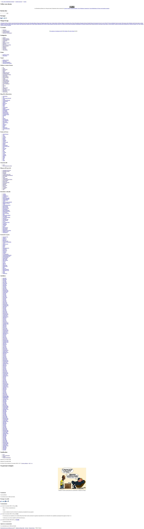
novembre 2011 (5, 373)
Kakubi (4, 118)
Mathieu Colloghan (6, 203)
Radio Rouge (5, 229)
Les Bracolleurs (5, 195)
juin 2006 (4, 436)
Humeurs (4, 47)
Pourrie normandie (6, 182)
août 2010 (4, 387)
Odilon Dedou (5, 87)
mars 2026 (4, 282)
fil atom (4, 456)
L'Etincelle (5, 249)
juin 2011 (4, 377)
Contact (25, 1)
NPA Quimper (5, 260)
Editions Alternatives (6, 211)
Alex (3, 135)
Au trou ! (4, 137)
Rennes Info (5, 181)
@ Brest (4, 193)
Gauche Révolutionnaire (7, 255)
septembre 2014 (5, 342)
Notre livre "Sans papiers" (7, 32)
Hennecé (4, 115)
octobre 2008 (5, 408)
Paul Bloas (5, 88)
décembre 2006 (5, 430)
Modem (36, 24)
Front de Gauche (118, 23)
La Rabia (4, 225)
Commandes (5, 40)
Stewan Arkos (5, 91)
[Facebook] (4, 18)
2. (0, 513)
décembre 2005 (5, 442)
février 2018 (5, 311)
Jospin (136, 23)
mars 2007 (4, 427)
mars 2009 (4, 404)
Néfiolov (4, 85)
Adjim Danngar (5, 134)
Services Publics (111, 24)
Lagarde (1, 24)
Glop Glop (5, 48)
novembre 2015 (5, 330)
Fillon (106, 23)
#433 (30, 463)
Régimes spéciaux (95, 24)
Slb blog (4, 186)
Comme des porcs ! (6, 30)
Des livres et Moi (6, 208)
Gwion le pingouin (6, 31)
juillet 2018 (5, 306)
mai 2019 (4, 299)
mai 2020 (4, 294)
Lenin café (4, 218)
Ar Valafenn (5, 187)
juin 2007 (4, 424)
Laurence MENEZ (6, 83)
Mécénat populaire (6, 42)
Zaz (3, 129)
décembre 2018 (5, 304)
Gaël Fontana (5, 178)
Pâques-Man (5, 265)
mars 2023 (4, 288)
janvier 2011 (5, 382)
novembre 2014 (5, 341)
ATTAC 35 (5, 238)
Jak (3, 117)
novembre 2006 (5, 431)
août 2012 (4, 364)
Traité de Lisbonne (133, 24)
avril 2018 (4, 309)
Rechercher (3, 11)
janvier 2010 (5, 394)
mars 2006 (4, 439)
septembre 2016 (5, 323)
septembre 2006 (5, 433)
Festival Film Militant (6, 215)
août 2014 (4, 343)
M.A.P (4, 226)
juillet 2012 (5, 365)
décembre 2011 (5, 372)
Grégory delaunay (6, 80)
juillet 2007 (5, 423)
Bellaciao (4, 239)
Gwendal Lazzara (6, 81)
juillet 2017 (5, 317)
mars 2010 (4, 392)
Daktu (4, 71)
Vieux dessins (5, 49)
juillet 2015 (5, 334)
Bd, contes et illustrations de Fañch (8, 1)
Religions (84, 24)
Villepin (142, 24)
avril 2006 (4, 438)
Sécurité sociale (121, 24)
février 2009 (5, 405)
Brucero (4, 70)
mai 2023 (4, 286)
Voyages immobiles (6, 128)
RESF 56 (4, 268)
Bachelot (15, 23)
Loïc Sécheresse (5, 120)
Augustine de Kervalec (7, 170)
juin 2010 (4, 389)
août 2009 (4, 400)
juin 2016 (4, 326)
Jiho (3, 150)
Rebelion (4, 184)
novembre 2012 (5, 361)
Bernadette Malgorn (33, 23)
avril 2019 (4, 300)
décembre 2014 (5, 340)
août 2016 (4, 324)
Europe (100, 23)
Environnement (96, 23)
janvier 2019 (5, 303)
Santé (104, 24)
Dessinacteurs (5, 145)
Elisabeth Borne (90, 23)
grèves (127, 23)
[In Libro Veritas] (71, 31)
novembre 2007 (5, 419)
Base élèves (5, 61)
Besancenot (39, 23)
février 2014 (5, 348)
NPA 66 (4, 263)
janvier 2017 (5, 321)
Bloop (4, 105)
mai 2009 (4, 402)
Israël (134, 23)
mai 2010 (4, 390)
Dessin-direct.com (6, 146)
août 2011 (4, 376)
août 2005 (4, 446)
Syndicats (116, 24)
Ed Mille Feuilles (6, 73)
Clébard (4, 141)
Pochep (4, 125)
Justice (138, 23)
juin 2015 (4, 335)
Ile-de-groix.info (5, 257)
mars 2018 (4, 310)
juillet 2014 (5, 344)
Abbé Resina (5, 96)
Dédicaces (4, 46)
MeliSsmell (5, 224)
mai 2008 (4, 413)
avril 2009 (4, 403)
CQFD (4, 204)
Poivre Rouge (5, 228)
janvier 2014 (5, 349)
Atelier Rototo (5, 101)
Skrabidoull (5, 90)
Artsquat (4, 237)
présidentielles (78, 24)
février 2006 (5, 440)
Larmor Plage (5, 258)
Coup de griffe (5, 142)
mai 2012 (4, 367)
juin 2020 (4, 293)
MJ (3, 84)
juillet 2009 (5, 401)
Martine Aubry (29, 24)
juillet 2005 (5, 447)
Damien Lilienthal (6, 109)
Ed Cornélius (5, 111)
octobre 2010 (5, 385)
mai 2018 (4, 308)
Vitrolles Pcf (5, 273)
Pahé (3, 158)
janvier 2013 (5, 359)
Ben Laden (27, 23)
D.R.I (4, 247)
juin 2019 (4, 298)
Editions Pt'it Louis (6, 72)
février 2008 (5, 416)
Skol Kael (4, 29)
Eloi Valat (4, 148)
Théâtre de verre (5, 231)
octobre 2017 (5, 315)
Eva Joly (103, 23)
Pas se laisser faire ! (6, 222)
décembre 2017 (5, 313)
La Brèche (4, 196)
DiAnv (4, 246)
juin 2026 (4, 280)
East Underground (6, 210)
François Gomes (5, 77)
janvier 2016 (5, 328)
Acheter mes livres (18, 1)
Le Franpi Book (5, 254)
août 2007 (4, 422)
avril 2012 (4, 368)
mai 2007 (4, 425)
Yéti (3, 189)
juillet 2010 (5, 388)
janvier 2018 (5, 312)
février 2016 (5, 327)
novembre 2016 (5, 322)
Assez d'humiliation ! (6, 62)
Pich (3, 159)
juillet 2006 (5, 435)
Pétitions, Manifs (6, 60)
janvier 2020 (5, 297)
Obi (3, 86)
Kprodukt (4, 173)
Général (4, 37)
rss (31, 463)
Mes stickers (5, 55)
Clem (4, 106)
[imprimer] (7, 501)
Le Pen (5, 24)
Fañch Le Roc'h (5, 76)
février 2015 (5, 338)
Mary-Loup (5, 121)
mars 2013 (4, 357)
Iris (3, 116)
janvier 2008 (5, 417)
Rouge (90, 24)
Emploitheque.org (6, 248)
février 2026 (5, 283)
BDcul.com (5, 103)
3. (0, 519)
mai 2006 (4, 437)
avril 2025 (4, 284)
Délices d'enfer (5, 207)
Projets (4, 41)
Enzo (4, 147)
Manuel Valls (19, 24)
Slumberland (5, 127)
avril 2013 (4, 356)
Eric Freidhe (5, 176)
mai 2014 (4, 345)
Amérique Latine (11, 23)
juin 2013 (4, 354)
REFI (4, 267)
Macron (15, 24)
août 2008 (4, 410)
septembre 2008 (5, 409)
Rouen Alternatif (6, 269)
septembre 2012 (5, 363)
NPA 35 (4, 261)
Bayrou (24, 23)
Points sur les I (5, 227)
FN (107, 23)
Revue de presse (5, 45)
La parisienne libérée (6, 217)
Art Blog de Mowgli (6, 100)
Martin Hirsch (24, 24)
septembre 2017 (5, 316)
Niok (3, 123)
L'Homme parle (5, 219)
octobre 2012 (5, 362)
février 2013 (5, 358)
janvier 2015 (5, 339)
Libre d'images (5, 220)
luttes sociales (11, 24)
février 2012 (5, 370)
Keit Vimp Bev (5, 82)
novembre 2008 (5, 407)
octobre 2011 (5, 374)
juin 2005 (4, 448)
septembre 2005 (5, 445)
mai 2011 (4, 378)
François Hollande (112, 23)
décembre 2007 (5, 418)
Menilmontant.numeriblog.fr (8, 175)
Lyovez (4, 221)
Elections (85, 23)
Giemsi (4, 149)
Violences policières (4, 25)
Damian (4, 108)
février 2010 (5, 393)
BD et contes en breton (7, 44)
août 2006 (4, 434)
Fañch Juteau (5, 75)
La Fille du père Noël (6, 174)
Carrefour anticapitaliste (7, 241)
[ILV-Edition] (65, 31)
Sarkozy (106, 24)
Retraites (87, 24)
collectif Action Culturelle (7, 202)
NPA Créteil (5, 259)
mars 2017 (4, 320)
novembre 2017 (5, 314)
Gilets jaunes (124, 23)
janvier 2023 (5, 289)
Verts (139, 24)
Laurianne (4, 252)
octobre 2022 (5, 292)
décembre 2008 (5, 406)
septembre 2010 (5, 386)
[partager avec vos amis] (6, 18)
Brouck (4, 139)
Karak (4, 151)
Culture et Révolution (6, 205)
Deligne (4, 143)
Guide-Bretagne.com (6, 256)
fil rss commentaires (6, 455)
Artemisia (4, 194)
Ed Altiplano (5, 110)
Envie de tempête (6, 213)
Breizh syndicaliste (6, 197)
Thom (4, 271)
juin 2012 (4, 366)
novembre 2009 (6, 396)
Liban (7, 24)
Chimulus (4, 140)
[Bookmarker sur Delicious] (0, 501)
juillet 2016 (5, 325)
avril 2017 (4, 319)
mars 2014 (4, 347)
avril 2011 (4, 379)
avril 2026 (4, 281)
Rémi (4, 126)
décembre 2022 (5, 290)
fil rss (4, 454)
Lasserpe (4, 154)
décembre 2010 (5, 383)
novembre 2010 (5, 384)
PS (81, 24)
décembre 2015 (5, 329)
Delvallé (17, 519)
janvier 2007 (5, 429)
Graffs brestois (5, 79)
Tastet (4, 160)
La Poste (141, 23)
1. (0, 505)
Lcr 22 (4, 262)
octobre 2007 (5, 420)
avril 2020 (4, 295)
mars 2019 (4, 301)
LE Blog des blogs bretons (7, 179)
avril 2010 (4, 391)
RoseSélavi (5, 183)
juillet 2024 (5, 285)
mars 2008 (4, 415)
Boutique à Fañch (6, 54)
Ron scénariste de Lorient (7, 165)
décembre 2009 (5, 395)
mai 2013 (4, 355)
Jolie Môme (5, 216)
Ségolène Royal (126, 24)
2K (3, 67)
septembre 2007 (5, 421)
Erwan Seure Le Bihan (7, 74)
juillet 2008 (5, 411)
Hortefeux (131, 23)
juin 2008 (4, 412)
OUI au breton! (5, 180)
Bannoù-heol (5, 69)
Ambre (4, 136)
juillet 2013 (5, 353)
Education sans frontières (7, 63)
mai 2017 (4, 318)
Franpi (4, 177)
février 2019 (5, 302)
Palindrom (4, 124)
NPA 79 (4, 264)
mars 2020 (4, 296)
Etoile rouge (5, 250)
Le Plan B (4, 223)
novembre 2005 (5, 443)
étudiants (9, 25)
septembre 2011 (5, 375)
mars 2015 (4, 337)
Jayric (4, 164)
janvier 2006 (5, 441)
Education (82, 23)
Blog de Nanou (5, 240)
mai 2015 (4, 336)
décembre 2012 (5, 360)
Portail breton (5, 266)
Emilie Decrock (5, 112)
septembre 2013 (5, 352)
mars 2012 (4, 369)
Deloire (4, 144)
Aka (3, 97)
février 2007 (5, 428)
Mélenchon (40, 24)
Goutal (4, 78)
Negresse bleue (5, 122)
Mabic (4, 156)
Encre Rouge (5, 212)
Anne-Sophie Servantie (7, 98)
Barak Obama (19, 23)
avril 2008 (4, 414)
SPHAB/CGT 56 (6, 270)
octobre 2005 (5, 444)
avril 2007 (4, 426)
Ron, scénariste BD (6, 89)
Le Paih (4, 253)
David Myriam (5, 206)
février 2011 (5, 381)
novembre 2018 (5, 305)
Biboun (4, 104)
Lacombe (4, 152)
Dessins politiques (6, 38)
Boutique (4, 43)
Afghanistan (2, 23)
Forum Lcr (5, 251)
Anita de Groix (5, 236)
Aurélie (4, 102)
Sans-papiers (100, 24)
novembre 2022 (5, 291)
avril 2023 (4, 287)
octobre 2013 (5, 351)
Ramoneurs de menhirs (7, 230)
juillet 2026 (5, 279)
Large (4, 153)
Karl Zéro (4, 172)
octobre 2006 (5, 432)
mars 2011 (4, 380)
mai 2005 (4, 449)
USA (137, 24)
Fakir (4, 214)
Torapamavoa (5, 232)
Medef (33, 24)
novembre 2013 (5, 350)
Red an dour (5, 185)
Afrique (6, 23)
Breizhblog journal (6, 171)
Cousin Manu (5, 107)
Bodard (4, 138)
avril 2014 (4, 346)
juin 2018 (4, 307)
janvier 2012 (5, 371)
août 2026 (4, 278)
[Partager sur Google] (5, 18)
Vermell (4, 188)
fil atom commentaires (7, 457)
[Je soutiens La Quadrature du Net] (55, 31)
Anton (4, 68)
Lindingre (4, 155)
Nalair (4, 157)
